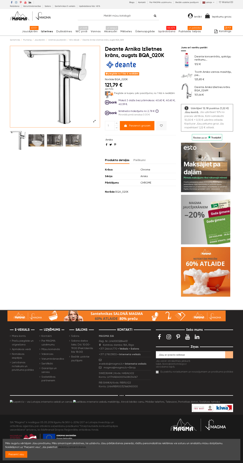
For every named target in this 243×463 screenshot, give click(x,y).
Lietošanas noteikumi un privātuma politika (23, 366)
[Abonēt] (229, 354)
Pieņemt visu (16, 454)
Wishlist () (227, 2)
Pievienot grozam (139, 125)
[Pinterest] (115, 144)
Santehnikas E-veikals (65, 6)
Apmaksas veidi (21, 349)
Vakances (47, 354)
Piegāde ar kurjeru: (124, 93)
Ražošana (15, 6)
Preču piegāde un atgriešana (23, 342)
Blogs (132, 2)
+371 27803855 (108, 354)
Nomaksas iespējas (18, 355)
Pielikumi (139, 160)
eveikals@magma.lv (111, 363)
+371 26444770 (108, 348)
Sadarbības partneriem (48, 378)
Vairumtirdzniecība (32, 6)
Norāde (109, 79)
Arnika (109, 139)
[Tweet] (110, 144)
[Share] (106, 144)
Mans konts (19, 335)
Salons (48, 6)
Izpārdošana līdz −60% (89, 6)
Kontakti (142, 2)
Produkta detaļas (117, 160)
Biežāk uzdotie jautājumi (187, 2)
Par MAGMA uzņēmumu (160, 2)
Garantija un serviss (49, 370)
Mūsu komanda (50, 349)
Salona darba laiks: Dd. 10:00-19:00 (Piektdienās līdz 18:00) (82, 346)
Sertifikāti (47, 363)
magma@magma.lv (115, 367)
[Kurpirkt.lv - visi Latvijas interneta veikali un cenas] (41, 401)
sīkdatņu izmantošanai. (72, 447)
